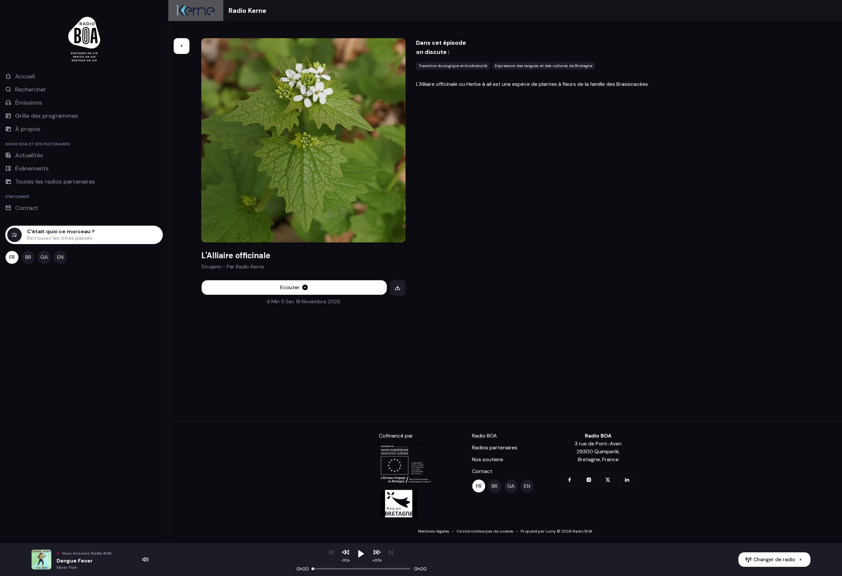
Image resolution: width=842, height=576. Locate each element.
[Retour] (181, 46)
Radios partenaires (494, 447)
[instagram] (589, 480)
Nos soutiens (487, 459)
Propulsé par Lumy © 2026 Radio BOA (556, 531)
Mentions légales (433, 531)
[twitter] (608, 480)
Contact (482, 471)
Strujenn (211, 266)
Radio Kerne (247, 10)
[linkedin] (627, 480)
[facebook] (570, 480)
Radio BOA (484, 435)
